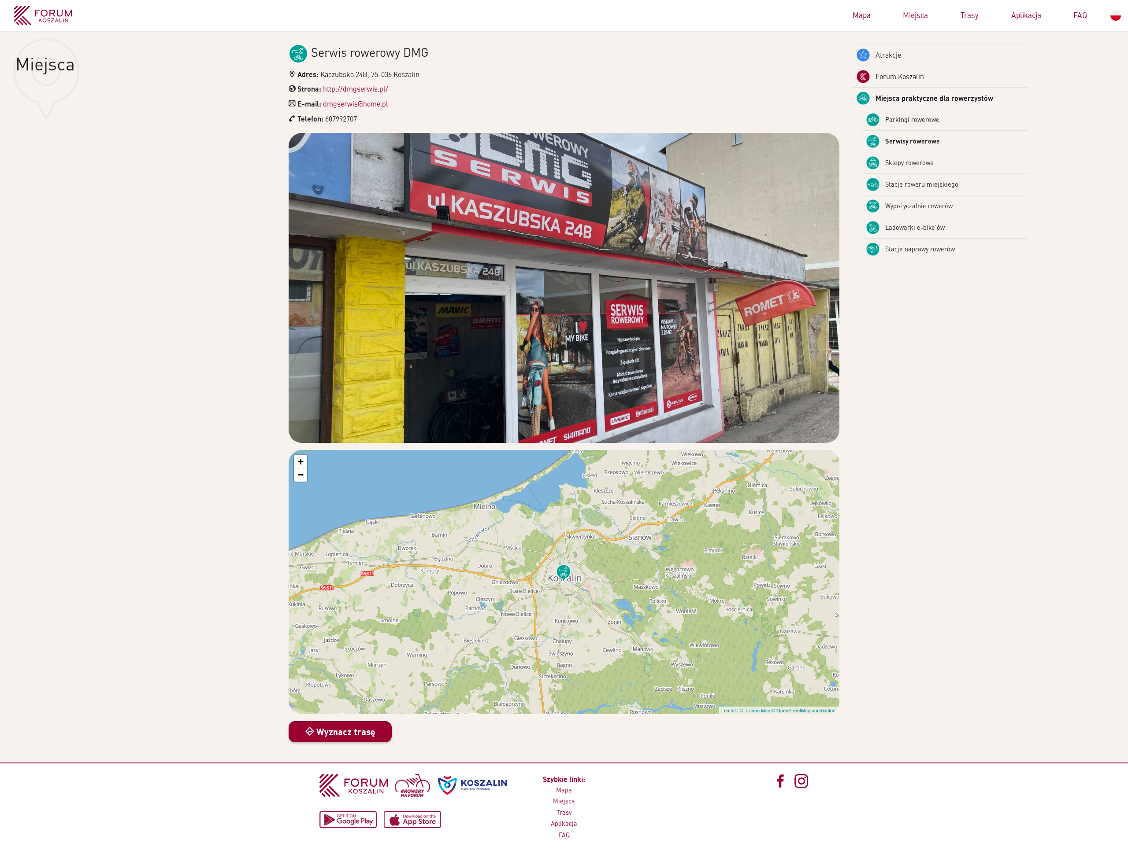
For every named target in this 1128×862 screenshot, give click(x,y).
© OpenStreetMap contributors (804, 710)
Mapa (862, 15)
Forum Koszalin (900, 76)
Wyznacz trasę (344, 731)
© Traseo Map (755, 710)
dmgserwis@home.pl (355, 103)
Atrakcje (888, 54)
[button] (563, 573)
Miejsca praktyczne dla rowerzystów (934, 98)
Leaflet (728, 710)
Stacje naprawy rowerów (920, 249)
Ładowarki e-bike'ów (915, 227)
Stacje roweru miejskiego (921, 184)
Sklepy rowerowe (909, 162)
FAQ (1080, 15)
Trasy (970, 15)
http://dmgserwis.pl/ (355, 88)
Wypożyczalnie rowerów (919, 206)
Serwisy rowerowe (912, 141)
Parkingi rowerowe (912, 119)
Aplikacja (1026, 15)
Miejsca (915, 15)
